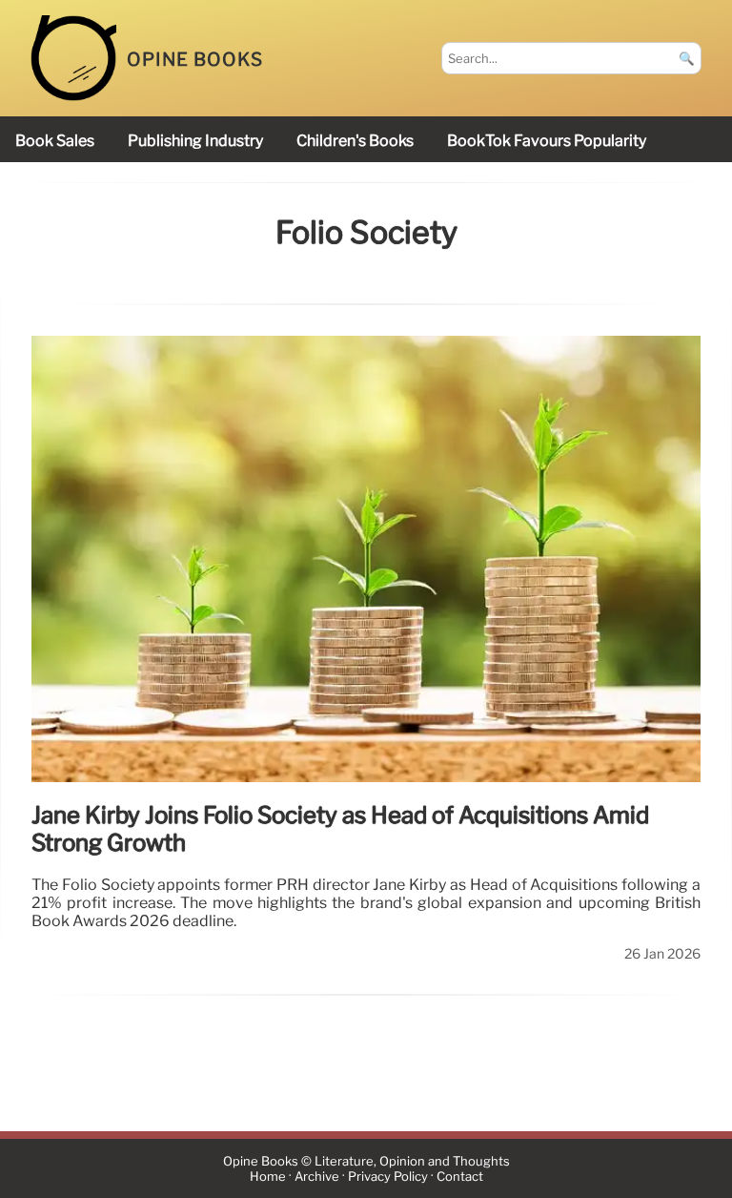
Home (268, 1176)
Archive (317, 1176)
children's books (355, 141)
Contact (460, 1176)
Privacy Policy (388, 1176)
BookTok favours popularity (546, 141)
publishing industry (195, 141)
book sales (54, 141)
